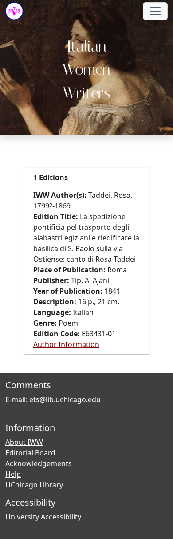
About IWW (24, 442)
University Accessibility (43, 517)
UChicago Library (34, 485)
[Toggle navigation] (155, 11)
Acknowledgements (38, 463)
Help (13, 474)
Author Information (66, 344)
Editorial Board (30, 453)
